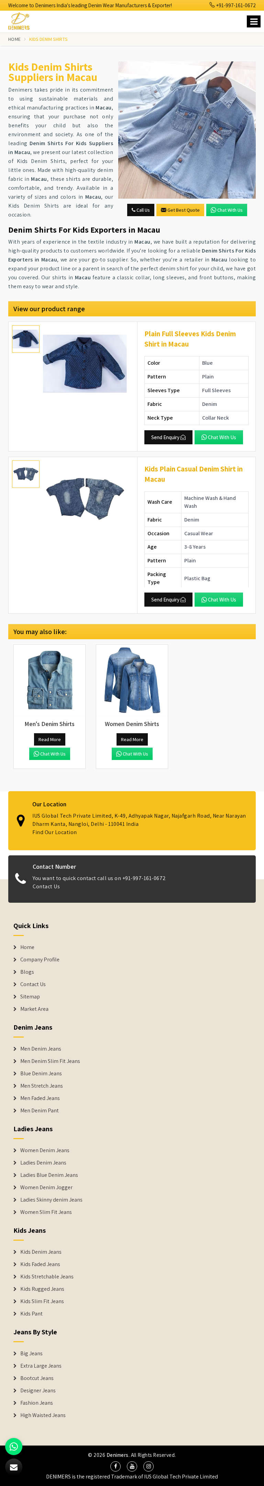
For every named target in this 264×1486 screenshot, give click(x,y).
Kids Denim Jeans (41, 1252)
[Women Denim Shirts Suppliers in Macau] (132, 680)
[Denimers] (22, 20)
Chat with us (230, 210)
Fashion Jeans (36, 1403)
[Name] (254, 21)
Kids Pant (31, 1314)
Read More (49, 739)
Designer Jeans (38, 1390)
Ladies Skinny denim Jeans (51, 1200)
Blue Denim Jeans (41, 1073)
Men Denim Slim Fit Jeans (50, 1061)
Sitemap (30, 996)
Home (14, 39)
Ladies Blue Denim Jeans (49, 1175)
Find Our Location (54, 832)
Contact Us (46, 886)
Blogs (27, 972)
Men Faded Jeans (40, 1098)
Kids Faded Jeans (40, 1264)
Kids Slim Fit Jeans (42, 1301)
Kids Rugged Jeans (42, 1289)
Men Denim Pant (39, 1110)
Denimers (118, 1455)
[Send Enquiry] (187, 130)
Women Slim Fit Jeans (46, 1212)
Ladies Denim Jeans (43, 1163)
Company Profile (39, 959)
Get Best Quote (183, 210)
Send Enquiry (165, 437)
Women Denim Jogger (46, 1187)
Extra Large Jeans (41, 1366)
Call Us (142, 210)
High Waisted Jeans (43, 1415)
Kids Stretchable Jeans (47, 1276)
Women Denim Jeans (44, 1150)
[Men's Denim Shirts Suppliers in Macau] (49, 680)
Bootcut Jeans (37, 1378)
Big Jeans (31, 1353)
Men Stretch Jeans (41, 1086)
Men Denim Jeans (40, 1049)
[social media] (115, 1466)
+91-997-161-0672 (235, 5)
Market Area (34, 1009)
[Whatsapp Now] (13, 1446)
